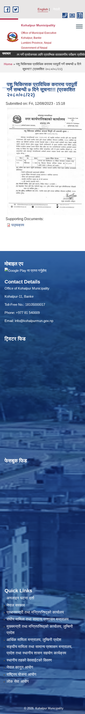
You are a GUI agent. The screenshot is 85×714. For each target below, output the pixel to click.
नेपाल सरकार (16, 605)
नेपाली (56, 9)
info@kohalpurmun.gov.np (34, 321)
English (43, 9)
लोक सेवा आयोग (18, 681)
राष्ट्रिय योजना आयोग (21, 674)
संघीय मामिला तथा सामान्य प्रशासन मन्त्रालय (37, 619)
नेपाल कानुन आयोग (20, 667)
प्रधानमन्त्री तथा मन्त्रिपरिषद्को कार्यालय (35, 612)
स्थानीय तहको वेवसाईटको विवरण (29, 660)
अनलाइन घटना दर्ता (20, 598)
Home (8, 64)
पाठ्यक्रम (17, 225)
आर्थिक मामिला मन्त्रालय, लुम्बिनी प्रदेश (34, 640)
